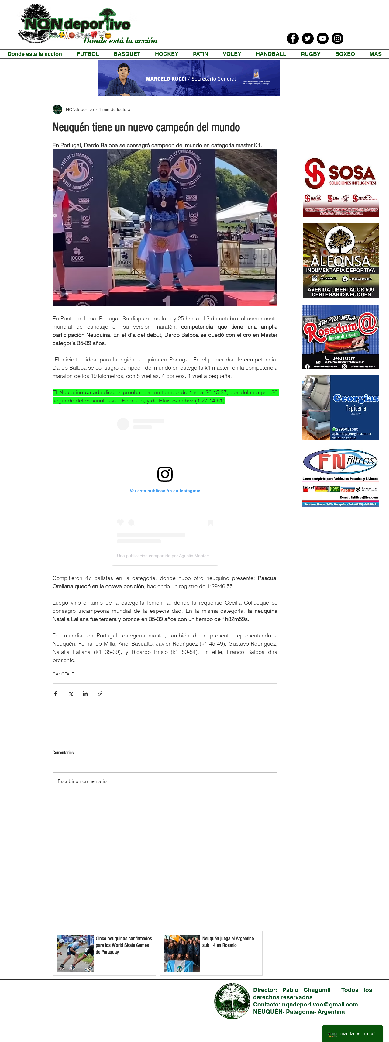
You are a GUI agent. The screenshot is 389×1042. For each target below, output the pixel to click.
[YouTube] (323, 38)
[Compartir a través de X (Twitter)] (70, 693)
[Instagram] (337, 38)
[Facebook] (293, 38)
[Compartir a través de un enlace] (100, 693)
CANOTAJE (63, 674)
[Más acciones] (273, 109)
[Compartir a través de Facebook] (55, 693)
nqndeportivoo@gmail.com (320, 1004)
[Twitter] (308, 38)
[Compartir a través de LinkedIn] (85, 693)
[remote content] (165, 489)
